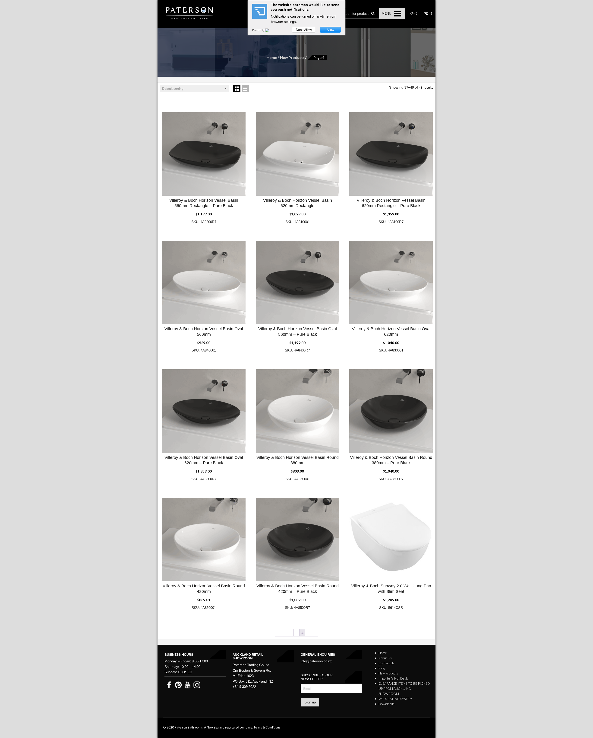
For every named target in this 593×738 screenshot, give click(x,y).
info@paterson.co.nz (316, 661)
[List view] (245, 88)
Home (272, 57)
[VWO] (269, 30)
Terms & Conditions (266, 727)
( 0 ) (429, 13)
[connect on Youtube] (187, 685)
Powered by (258, 30)
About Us (385, 658)
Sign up (310, 702)
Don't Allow (304, 30)
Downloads (386, 704)
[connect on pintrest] (178, 685)
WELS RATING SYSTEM (395, 699)
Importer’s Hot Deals (393, 678)
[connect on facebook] (169, 685)
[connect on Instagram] (197, 685)
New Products (292, 57)
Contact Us (386, 663)
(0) (415, 13)
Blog (382, 668)
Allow (330, 30)
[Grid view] (236, 88)
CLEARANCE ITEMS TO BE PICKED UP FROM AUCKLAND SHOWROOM (404, 688)
